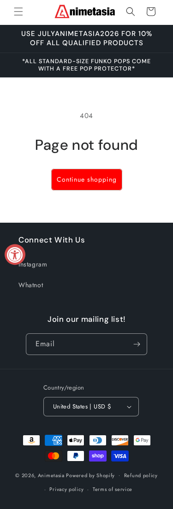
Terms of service (112, 489)
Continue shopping (87, 179)
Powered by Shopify (90, 475)
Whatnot (30, 285)
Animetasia (52, 475)
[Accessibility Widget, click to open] (15, 254)
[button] (18, 11)
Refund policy (141, 475)
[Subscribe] (136, 344)
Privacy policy (66, 489)
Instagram (32, 264)
